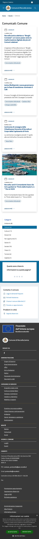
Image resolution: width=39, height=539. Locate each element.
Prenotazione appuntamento (13, 488)
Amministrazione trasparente (13, 506)
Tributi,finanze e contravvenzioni (14, 411)
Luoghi (6, 443)
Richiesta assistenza (10, 497)
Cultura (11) (8, 231)
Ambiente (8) (8, 223)
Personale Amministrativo (12, 376)
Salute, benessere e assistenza (13, 417)
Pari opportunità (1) (10, 239)
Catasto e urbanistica (10, 397)
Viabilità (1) (7, 258)
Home (4, 16)
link (19, 528)
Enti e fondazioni (9, 370)
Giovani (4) (7, 235)
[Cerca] (35, 8)
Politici (6, 373)
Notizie (6, 429)
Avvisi (6, 435)
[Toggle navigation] (4, 8)
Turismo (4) (7, 254)
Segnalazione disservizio (11, 491)
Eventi (6, 446)
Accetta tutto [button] (12, 532)
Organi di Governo (9, 361)
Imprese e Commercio (10, 394)
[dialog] (19, 526)
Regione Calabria (8, 2)
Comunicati (11, 30)
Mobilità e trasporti (10, 399)
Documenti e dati (9, 379)
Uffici (5, 367)
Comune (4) (7, 227)
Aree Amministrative (10, 364)
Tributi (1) (7, 250)
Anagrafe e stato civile (11, 388)
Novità (10, 16)
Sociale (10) (8, 246)
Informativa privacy (10, 512)
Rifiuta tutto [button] (26, 532)
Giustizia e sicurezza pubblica (13, 408)
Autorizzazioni (8, 420)
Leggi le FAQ (8, 494)
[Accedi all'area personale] (32, 2)
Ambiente (7, 414)
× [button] (37, 515)
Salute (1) (7, 242)
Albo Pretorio (8, 509)
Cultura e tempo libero (11, 391)
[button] (19, 536)
